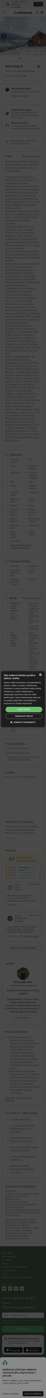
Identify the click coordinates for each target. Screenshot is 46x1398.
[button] (23, 722)
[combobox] (40, 674)
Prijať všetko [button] (24, 709)
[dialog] (23, 699)
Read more (27, 703)
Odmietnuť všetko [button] (24, 716)
